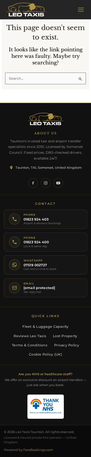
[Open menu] (80, 9)
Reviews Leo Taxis (30, 336)
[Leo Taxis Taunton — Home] (26, 10)
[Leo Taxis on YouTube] (58, 183)
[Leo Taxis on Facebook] (33, 183)
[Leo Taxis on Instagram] (45, 183)
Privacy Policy (66, 345)
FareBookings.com (38, 450)
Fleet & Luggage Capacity (45, 326)
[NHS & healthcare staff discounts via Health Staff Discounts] (45, 407)
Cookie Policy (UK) (45, 354)
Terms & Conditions (29, 345)
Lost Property (65, 336)
